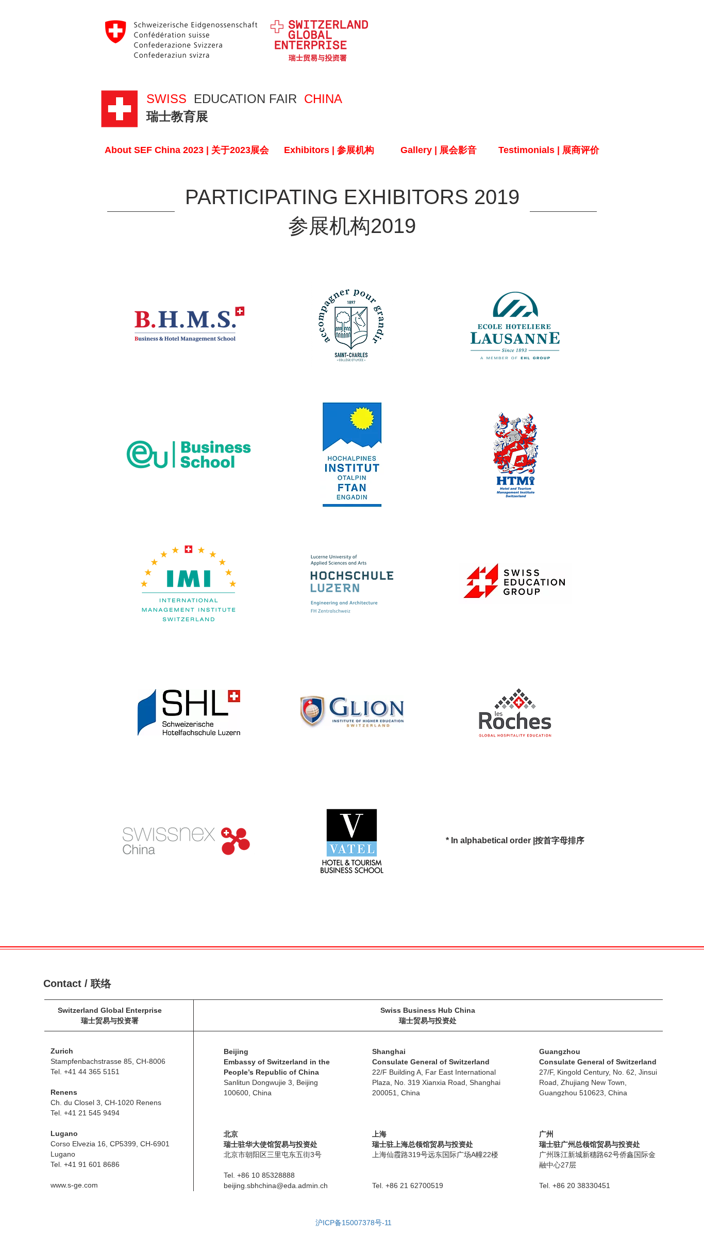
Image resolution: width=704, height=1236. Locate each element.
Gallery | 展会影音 (438, 150)
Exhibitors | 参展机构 (329, 150)
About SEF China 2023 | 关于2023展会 (187, 150)
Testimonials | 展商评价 (548, 150)
